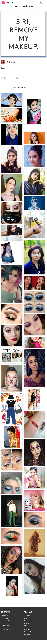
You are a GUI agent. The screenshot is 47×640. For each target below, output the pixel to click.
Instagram (27, 618)
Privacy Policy (28, 632)
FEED (16, 6)
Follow (43, 62)
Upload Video (5, 618)
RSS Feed (27, 634)
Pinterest (27, 623)
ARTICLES (23, 6)
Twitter (26, 621)
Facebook (27, 616)
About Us (27, 629)
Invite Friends (5, 621)
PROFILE (30, 6)
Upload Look (5, 616)
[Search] (41, 2)
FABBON (9, 3)
